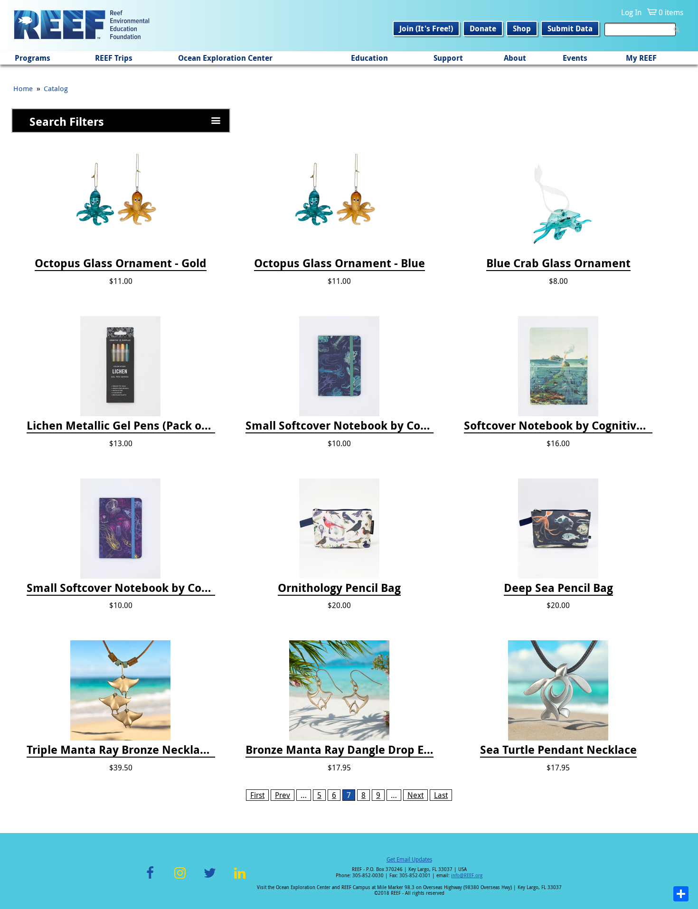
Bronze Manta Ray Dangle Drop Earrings (339, 750)
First (257, 795)
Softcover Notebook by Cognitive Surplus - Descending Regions (558, 425)
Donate (483, 28)
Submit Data (570, 28)
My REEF (641, 58)
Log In (631, 12)
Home (23, 88)
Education (369, 58)
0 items (671, 12)
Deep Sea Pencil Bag (558, 588)
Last (441, 795)
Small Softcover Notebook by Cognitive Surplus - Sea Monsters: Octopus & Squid (339, 425)
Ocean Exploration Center (225, 58)
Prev (282, 795)
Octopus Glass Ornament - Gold (121, 263)
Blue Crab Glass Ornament (558, 263)
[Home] (81, 25)
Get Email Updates (409, 859)
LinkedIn (239, 878)
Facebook (150, 878)
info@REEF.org (466, 875)
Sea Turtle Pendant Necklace (558, 750)
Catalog (56, 88)
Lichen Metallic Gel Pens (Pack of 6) (121, 425)
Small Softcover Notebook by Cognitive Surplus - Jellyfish (121, 588)
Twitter (210, 878)
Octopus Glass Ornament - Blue (339, 263)
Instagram (180, 878)
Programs (32, 58)
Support (448, 58)
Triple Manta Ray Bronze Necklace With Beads (121, 750)
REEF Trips (113, 58)
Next (415, 795)
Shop (522, 28)
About (515, 58)
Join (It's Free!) (426, 28)
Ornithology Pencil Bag (339, 588)
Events (575, 58)
